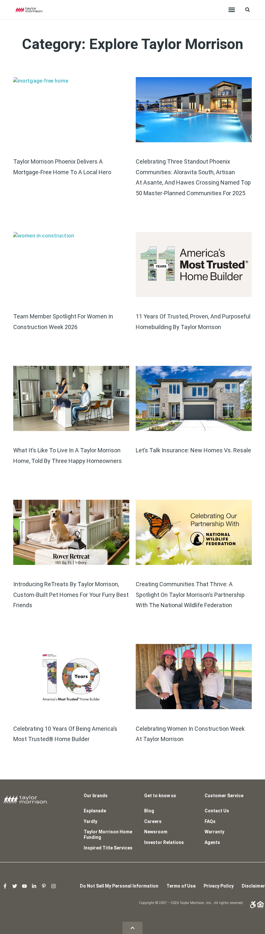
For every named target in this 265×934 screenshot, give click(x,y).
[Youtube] (24, 886)
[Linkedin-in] (34, 886)
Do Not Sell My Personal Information (119, 886)
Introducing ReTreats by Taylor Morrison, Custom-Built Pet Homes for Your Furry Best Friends (71, 594)
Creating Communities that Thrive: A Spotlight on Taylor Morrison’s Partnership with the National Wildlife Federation (190, 594)
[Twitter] (14, 886)
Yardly (90, 821)
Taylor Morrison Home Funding (108, 834)
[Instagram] (53, 886)
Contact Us (217, 810)
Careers (153, 821)
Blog (149, 810)
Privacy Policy (219, 886)
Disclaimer (253, 886)
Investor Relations (164, 842)
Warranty (214, 831)
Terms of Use (181, 886)
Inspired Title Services (108, 847)
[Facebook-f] (5, 886)
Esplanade (95, 810)
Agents (212, 842)
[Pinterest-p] (43, 886)
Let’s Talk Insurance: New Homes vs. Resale (193, 450)
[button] (232, 9)
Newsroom (155, 831)
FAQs (210, 821)
